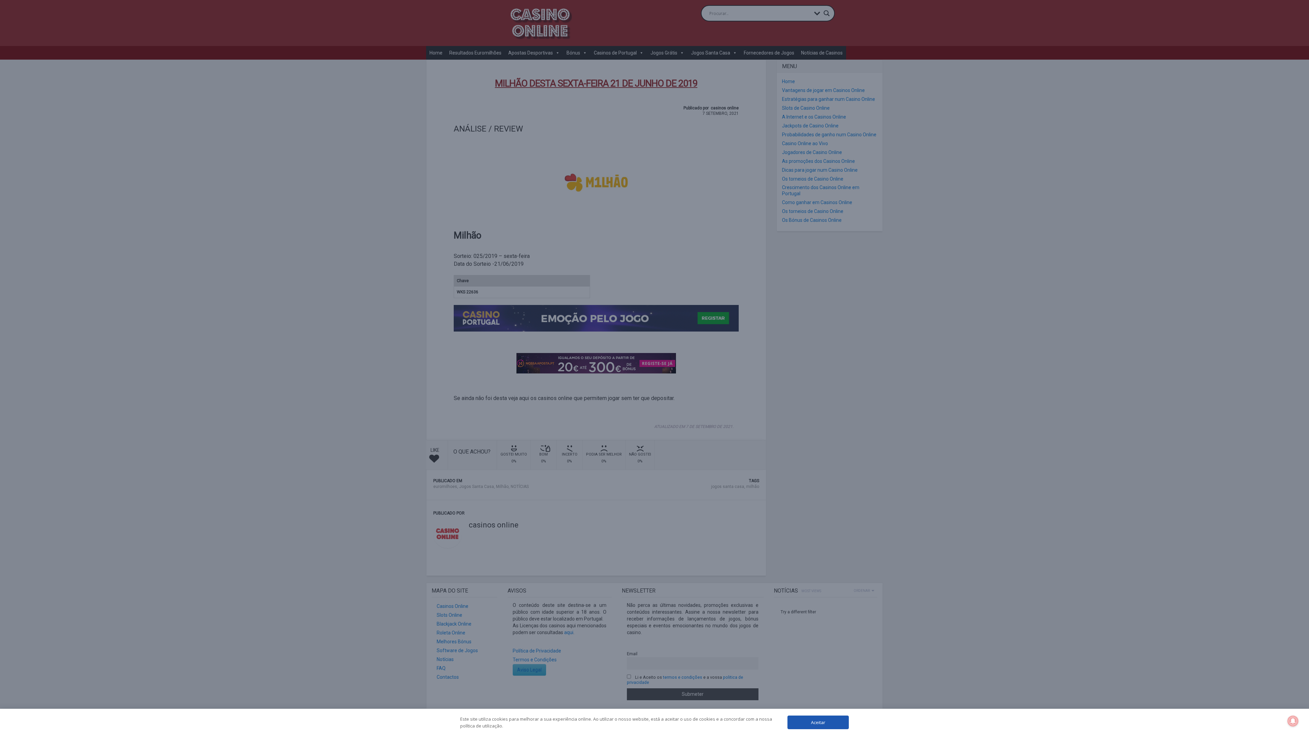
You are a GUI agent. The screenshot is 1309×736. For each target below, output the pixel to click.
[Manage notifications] (1293, 721)
